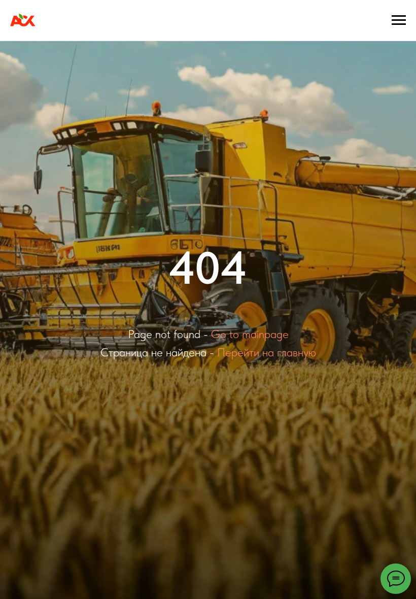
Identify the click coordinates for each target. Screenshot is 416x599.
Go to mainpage (250, 334)
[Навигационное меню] (399, 20)
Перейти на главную (266, 352)
